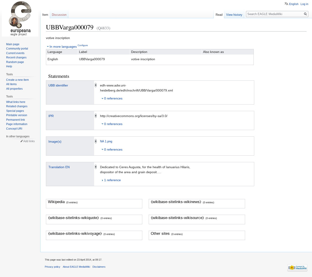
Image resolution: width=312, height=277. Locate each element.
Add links (29, 141)
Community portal (17, 48)
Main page (12, 44)
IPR (51, 116)
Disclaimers (99, 266)
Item (45, 14)
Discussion (59, 14)
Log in (304, 4)
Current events (15, 53)
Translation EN (59, 167)
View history (234, 14)
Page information (16, 124)
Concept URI (14, 128)
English (294, 4)
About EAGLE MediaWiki (76, 266)
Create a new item (17, 79)
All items (11, 84)
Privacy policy (52, 266)
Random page (15, 62)
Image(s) (54, 141)
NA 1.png (106, 141)
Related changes (16, 106)
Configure (83, 45)
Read (219, 14)
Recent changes (16, 57)
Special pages (15, 110)
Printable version (16, 115)
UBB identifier (58, 85)
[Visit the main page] (20, 18)
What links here (15, 102)
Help (9, 66)
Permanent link (15, 119)
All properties (14, 88)
